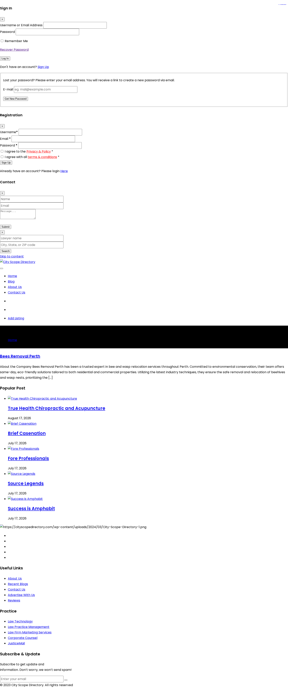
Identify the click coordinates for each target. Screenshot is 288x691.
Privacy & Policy (38, 151)
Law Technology (20, 621)
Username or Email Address (21, 25)
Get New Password (15, 98)
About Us (15, 287)
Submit (6, 226)
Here (64, 171)
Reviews (14, 600)
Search (6, 251)
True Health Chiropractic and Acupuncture (56, 408)
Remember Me (16, 41)
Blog (11, 281)
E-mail (8, 89)
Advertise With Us (21, 595)
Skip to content (12, 256)
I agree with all (32, 157)
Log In (5, 58)
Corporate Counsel (22, 638)
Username (9, 132)
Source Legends (26, 484)
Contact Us (16, 292)
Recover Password (14, 49)
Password (7, 32)
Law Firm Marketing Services (30, 632)
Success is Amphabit (31, 509)
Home (12, 276)
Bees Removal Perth (20, 356)
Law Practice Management (28, 627)
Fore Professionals (28, 458)
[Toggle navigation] (1, 268)
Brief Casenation (27, 433)
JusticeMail (16, 643)
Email (5, 138)
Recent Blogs (18, 584)
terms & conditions (42, 157)
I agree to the (29, 151)
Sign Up (43, 67)
